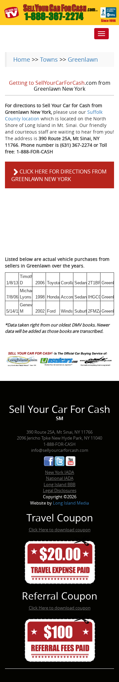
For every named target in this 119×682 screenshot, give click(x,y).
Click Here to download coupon (60, 530)
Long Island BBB (59, 484)
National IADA (59, 478)
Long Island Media (71, 503)
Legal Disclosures (59, 490)
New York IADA (59, 472)
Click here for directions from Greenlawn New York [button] (58, 175)
